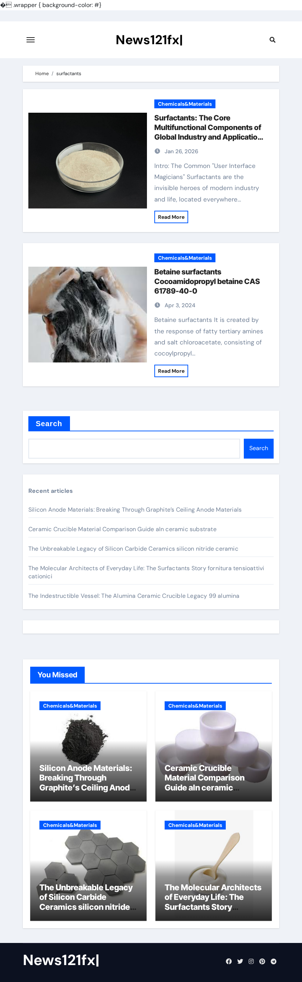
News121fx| (149, 39)
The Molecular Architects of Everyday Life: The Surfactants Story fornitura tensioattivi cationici (213, 907)
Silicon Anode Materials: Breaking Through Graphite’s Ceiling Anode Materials (135, 509)
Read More (171, 217)
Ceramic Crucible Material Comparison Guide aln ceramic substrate (122, 529)
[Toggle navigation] (31, 39)
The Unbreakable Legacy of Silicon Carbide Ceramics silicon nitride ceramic (133, 549)
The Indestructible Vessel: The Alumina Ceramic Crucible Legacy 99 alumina (134, 596)
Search (49, 424)
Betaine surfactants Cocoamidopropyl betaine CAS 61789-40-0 (207, 281)
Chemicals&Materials (185, 104)
